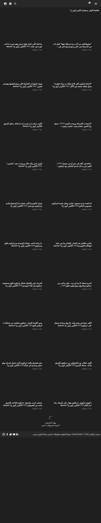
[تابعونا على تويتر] (10, 434)
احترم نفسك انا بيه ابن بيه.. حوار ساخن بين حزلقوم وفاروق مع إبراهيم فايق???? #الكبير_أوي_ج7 (75, 285)
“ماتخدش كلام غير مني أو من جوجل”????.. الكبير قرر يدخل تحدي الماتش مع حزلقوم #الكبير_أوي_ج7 (74, 166)
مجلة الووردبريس (40, 434)
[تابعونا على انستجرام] (3, 434)
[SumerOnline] (95, 45)
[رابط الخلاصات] (17, 434)
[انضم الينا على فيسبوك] (7, 434)
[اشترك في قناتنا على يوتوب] (14, 434)
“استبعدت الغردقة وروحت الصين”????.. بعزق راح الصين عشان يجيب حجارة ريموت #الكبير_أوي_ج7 (73, 126)
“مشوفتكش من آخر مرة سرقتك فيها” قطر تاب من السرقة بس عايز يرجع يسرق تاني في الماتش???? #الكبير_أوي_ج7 (72, 46)
